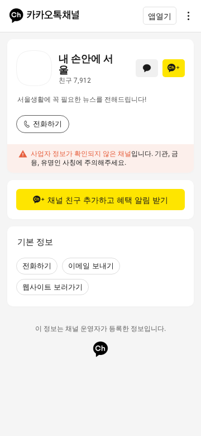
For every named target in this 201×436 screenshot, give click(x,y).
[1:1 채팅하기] (147, 68)
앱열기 (159, 16)
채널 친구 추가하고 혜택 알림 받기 (107, 200)
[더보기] (185, 15)
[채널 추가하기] (173, 68)
